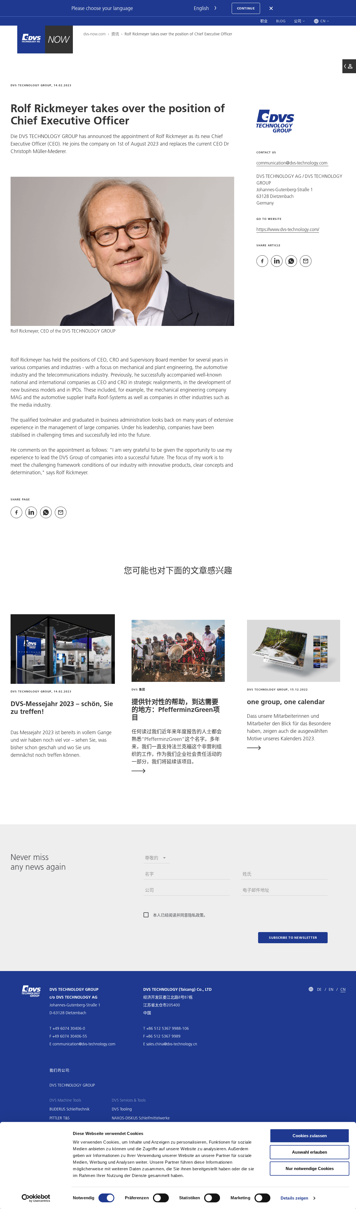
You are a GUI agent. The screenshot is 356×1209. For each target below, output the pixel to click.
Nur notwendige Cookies (310, 1168)
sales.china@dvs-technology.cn (171, 1043)
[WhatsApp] (46, 512)
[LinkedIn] (31, 512)
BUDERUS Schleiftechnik (70, 1109)
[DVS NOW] (31, 39)
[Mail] (60, 512)
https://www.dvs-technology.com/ (287, 229)
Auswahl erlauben (309, 1152)
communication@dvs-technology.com (292, 163)
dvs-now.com (94, 33)
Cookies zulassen (310, 1135)
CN (342, 989)
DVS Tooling (122, 1109)
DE (319, 989)
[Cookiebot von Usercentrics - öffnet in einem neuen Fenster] (36, 1198)
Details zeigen (294, 1198)
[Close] (271, 8)
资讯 (115, 33)
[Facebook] (16, 512)
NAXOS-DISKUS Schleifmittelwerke (141, 1117)
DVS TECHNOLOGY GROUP (72, 1085)
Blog (281, 21)
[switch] (161, 1197)
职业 (264, 21)
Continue (246, 8)
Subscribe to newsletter (293, 937)
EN (331, 989)
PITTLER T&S (60, 1117)
